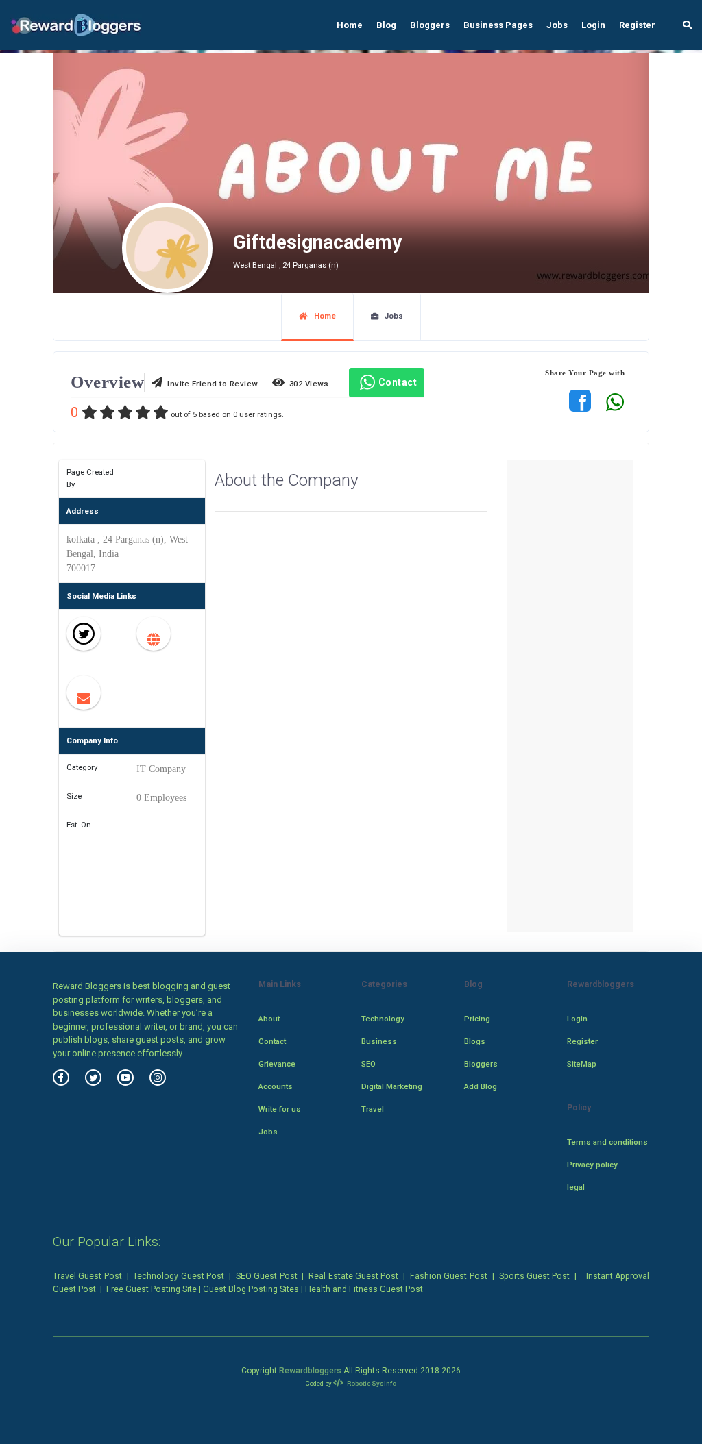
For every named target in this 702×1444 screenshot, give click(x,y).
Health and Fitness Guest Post (364, 1289)
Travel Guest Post (87, 1276)
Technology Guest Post (178, 1276)
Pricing (477, 1018)
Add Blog (480, 1086)
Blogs (474, 1041)
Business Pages (498, 25)
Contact (397, 382)
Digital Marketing (391, 1086)
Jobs (557, 25)
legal (576, 1187)
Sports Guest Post (534, 1276)
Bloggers (430, 25)
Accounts (275, 1086)
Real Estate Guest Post (353, 1276)
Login (593, 25)
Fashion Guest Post (448, 1276)
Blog (386, 25)
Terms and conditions (607, 1142)
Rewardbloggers (310, 1370)
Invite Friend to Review (210, 383)
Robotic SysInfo (371, 1383)
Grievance (276, 1064)
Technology (382, 1018)
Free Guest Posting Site (151, 1289)
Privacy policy (592, 1164)
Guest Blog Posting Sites (251, 1289)
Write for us (279, 1109)
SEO (368, 1064)
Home (350, 25)
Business (379, 1041)
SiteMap (581, 1064)
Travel (372, 1109)
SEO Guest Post (267, 1276)
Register (637, 25)
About (269, 1018)
